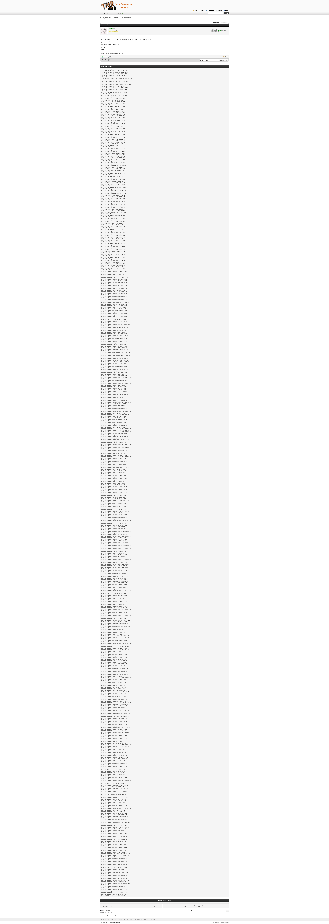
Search (202, 10)
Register (119, 13)
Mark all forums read (141, 919)
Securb (116, 72)
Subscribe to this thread (107, 912)
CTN (115, 274)
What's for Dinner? (105, 69)
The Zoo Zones (116, 17)
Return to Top (122, 919)
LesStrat (116, 75)
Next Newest (112, 60)
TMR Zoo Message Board (106, 17)
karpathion (116, 842)
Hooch (113, 111)
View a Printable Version (107, 910)
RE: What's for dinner (107, 70)
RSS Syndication (151, 919)
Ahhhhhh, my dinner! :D (109, 906)
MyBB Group (117, 922)
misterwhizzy (117, 727)
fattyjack (116, 287)
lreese (116, 70)
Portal (195, 10)
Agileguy (116, 335)
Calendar (219, 10)
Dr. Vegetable (117, 277)
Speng (113, 69)
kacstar (113, 769)
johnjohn (116, 308)
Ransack (114, 269)
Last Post (196, 906)
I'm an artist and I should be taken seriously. (112, 53)
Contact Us (110, 919)
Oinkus (115, 419)
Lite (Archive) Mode (131, 919)
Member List (211, 10)
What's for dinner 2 (105, 895)
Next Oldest (105, 60)
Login (114, 13)
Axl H (115, 445)
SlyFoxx (116, 696)
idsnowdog (116, 297)
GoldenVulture (119, 78)
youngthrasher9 (117, 371)
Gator (113, 101)
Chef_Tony (114, 92)
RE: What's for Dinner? (106, 271)
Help (226, 10)
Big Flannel (116, 339)
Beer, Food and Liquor (126, 17)
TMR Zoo (116, 919)
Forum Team (103, 919)
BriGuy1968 (114, 891)
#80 (227, 36)
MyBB (107, 922)
